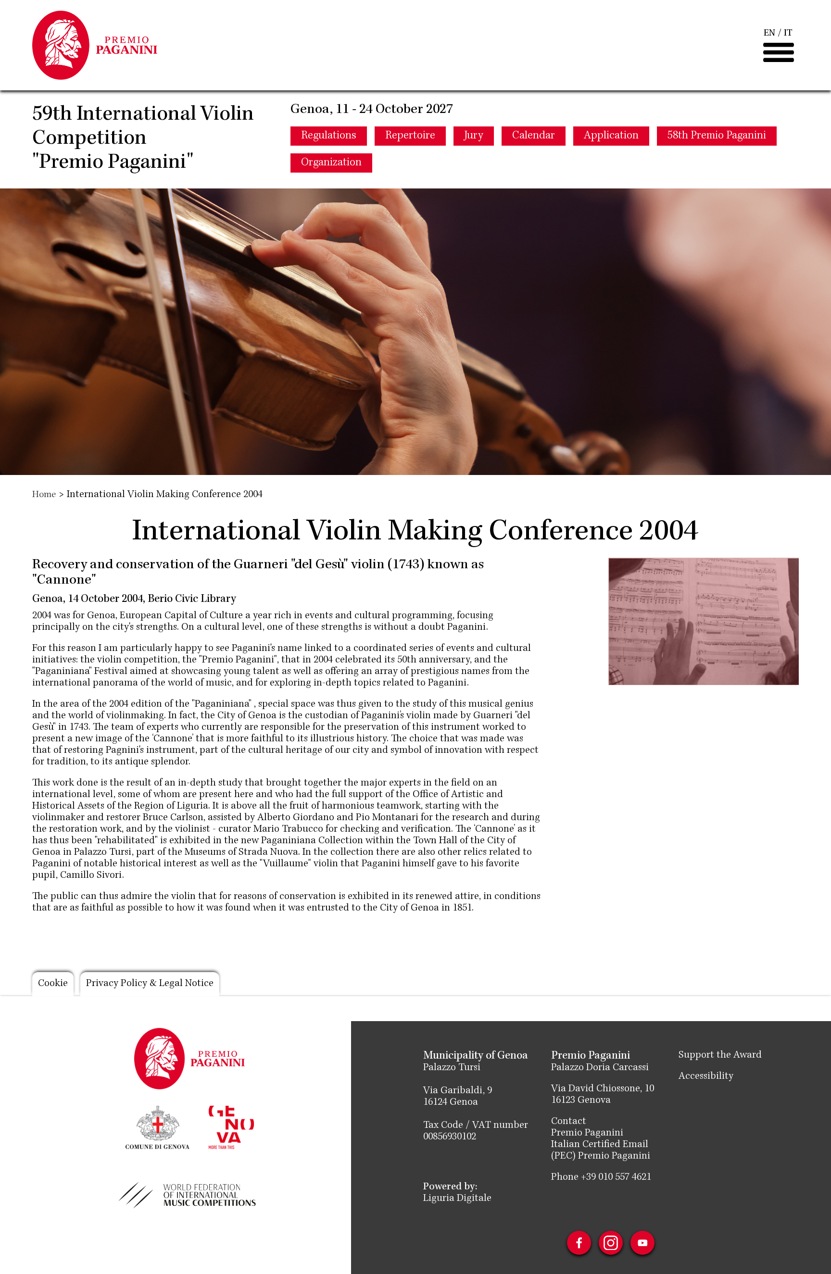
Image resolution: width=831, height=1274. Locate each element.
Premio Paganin (585, 1133)
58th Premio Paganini (716, 136)
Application (611, 136)
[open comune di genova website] (157, 1126)
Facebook (579, 1243)
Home (44, 495)
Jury (473, 136)
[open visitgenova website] (231, 1126)
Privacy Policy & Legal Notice (150, 984)
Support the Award (720, 1055)
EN (769, 33)
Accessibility (706, 1077)
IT (788, 33)
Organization (331, 163)
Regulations (328, 136)
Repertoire (410, 136)
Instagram (611, 1243)
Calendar (533, 136)
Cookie (53, 984)
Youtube (642, 1243)
